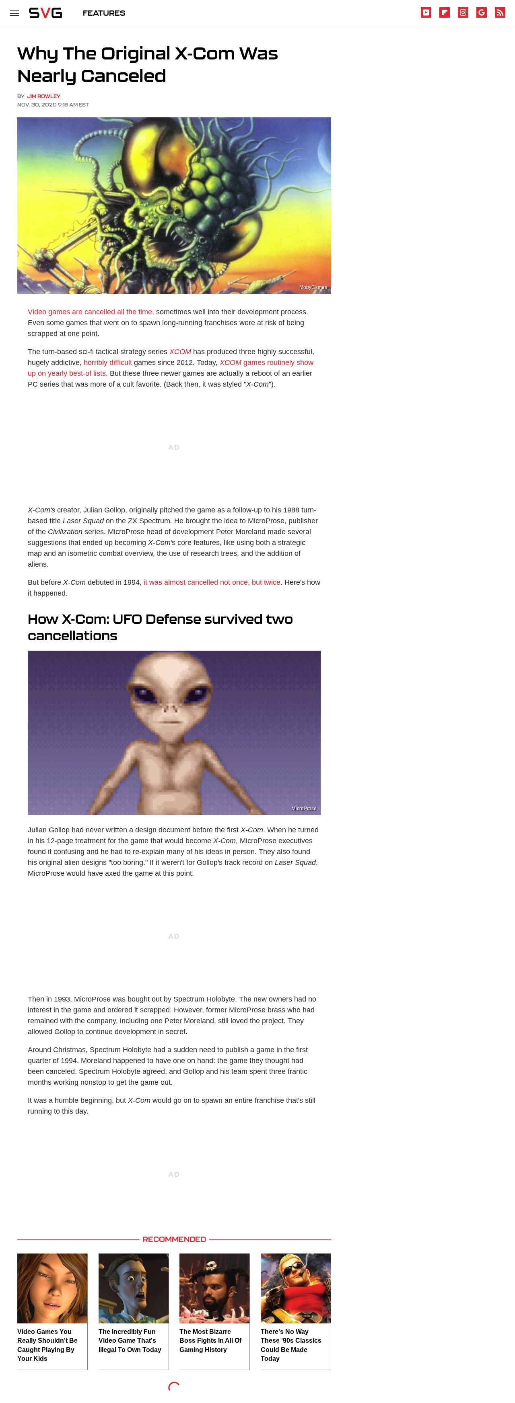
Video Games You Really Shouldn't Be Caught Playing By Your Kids (47, 1345)
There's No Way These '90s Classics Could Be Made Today (291, 1345)
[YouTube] (426, 16)
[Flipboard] (444, 16)
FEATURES (104, 12)
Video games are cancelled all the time (90, 312)
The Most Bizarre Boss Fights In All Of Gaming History (210, 1340)
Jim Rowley (43, 96)
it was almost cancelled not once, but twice (212, 582)
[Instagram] (463, 16)
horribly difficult (108, 362)
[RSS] (500, 16)
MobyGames (313, 287)
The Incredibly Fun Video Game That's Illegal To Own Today (130, 1340)
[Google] (481, 16)
